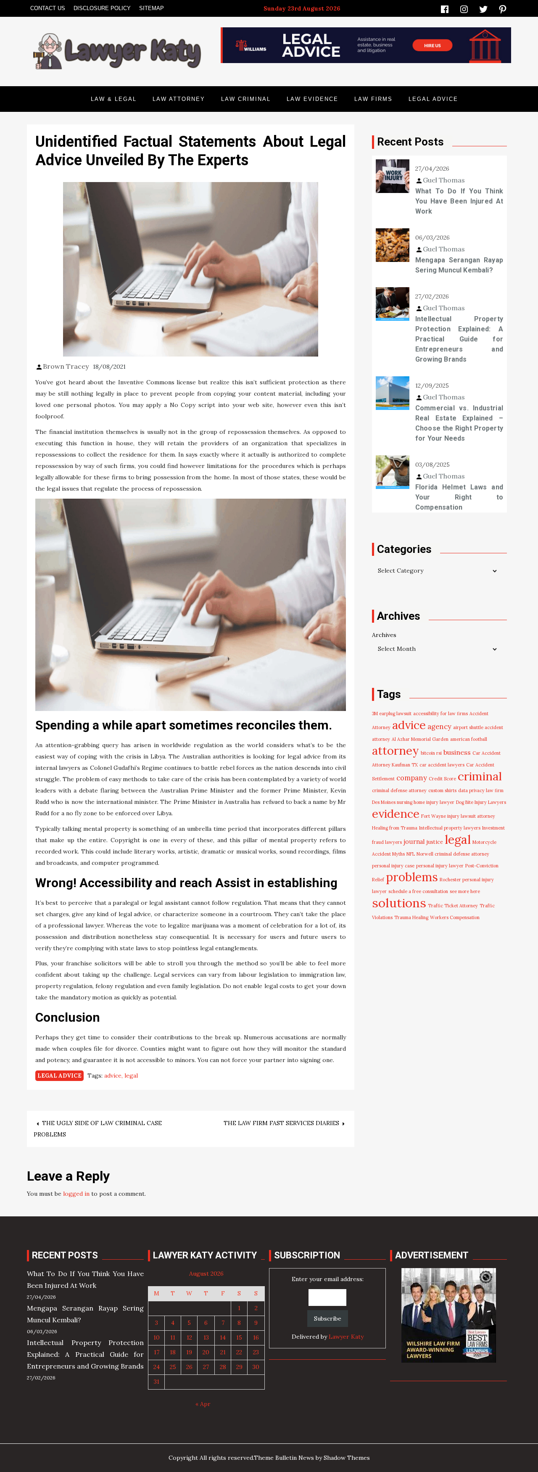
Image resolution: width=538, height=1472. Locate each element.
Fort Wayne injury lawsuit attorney (458, 816)
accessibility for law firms (440, 713)
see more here (465, 891)
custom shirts (442, 790)
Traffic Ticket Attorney (453, 906)
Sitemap (151, 8)
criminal (480, 776)
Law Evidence (312, 99)
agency (439, 726)
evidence (395, 813)
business (457, 752)
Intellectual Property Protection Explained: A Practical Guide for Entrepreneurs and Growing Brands (459, 339)
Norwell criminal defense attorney (453, 854)
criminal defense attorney (399, 790)
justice (435, 842)
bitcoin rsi (431, 753)
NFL (410, 854)
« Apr (203, 1404)
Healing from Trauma (394, 828)
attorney (395, 750)
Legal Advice (433, 99)
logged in (76, 1193)
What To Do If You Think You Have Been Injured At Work (459, 201)
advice (112, 1075)
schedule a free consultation (418, 891)
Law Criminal (246, 99)
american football (468, 739)
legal (131, 1075)
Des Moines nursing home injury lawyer (413, 802)
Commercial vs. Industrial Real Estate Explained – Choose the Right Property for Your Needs (459, 423)
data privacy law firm (481, 790)
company (411, 777)
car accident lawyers (441, 765)
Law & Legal (114, 99)
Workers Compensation (455, 917)
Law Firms (373, 99)
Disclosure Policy (102, 8)
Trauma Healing (411, 917)
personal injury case (393, 866)
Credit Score (442, 779)
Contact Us (47, 8)
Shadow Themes (347, 1457)
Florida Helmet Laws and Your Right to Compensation (459, 497)
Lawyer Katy (346, 1336)
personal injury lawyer (440, 866)
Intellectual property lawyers (449, 828)
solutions (399, 903)
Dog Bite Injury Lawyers (481, 802)
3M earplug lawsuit (391, 713)
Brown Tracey (66, 366)
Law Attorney (179, 99)
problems (412, 877)
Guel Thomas (444, 180)
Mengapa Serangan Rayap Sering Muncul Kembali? (459, 265)
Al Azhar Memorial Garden (420, 739)
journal (414, 842)
